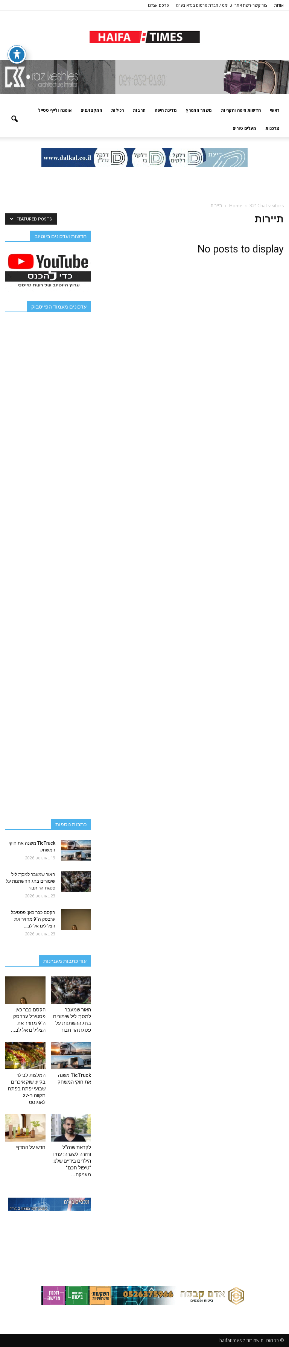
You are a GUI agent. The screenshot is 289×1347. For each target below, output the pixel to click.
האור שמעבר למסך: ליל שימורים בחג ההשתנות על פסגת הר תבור (30, 881)
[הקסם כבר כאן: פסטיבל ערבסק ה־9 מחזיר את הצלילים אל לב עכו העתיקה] (76, 919)
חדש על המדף (31, 1147)
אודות (279, 5)
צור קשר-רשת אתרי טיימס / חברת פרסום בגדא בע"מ (221, 5)
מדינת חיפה (166, 110)
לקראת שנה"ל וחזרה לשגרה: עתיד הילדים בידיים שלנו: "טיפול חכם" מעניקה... (71, 1161)
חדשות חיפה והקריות (241, 110)
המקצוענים (91, 110)
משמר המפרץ (199, 110)
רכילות (117, 110)
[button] (14, 119)
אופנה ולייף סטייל (54, 110)
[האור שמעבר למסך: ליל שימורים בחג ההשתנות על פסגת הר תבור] (76, 881)
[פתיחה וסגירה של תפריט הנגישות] (17, 55)
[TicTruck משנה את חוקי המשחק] (76, 850)
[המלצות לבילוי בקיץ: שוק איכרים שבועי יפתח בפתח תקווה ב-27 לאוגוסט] (25, 1055)
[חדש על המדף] (25, 1128)
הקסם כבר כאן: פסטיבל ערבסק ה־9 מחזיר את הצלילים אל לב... (33, 919)
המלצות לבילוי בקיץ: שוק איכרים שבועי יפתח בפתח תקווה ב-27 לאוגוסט (27, 1088)
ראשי (274, 110)
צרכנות (272, 128)
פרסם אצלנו (158, 5)
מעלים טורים (244, 128)
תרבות (139, 110)
